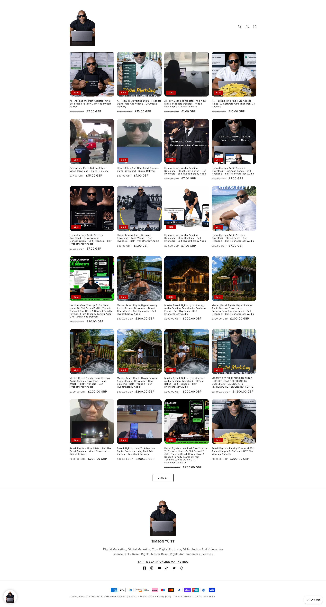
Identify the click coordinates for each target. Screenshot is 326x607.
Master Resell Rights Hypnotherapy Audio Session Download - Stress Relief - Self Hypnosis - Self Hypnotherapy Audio (184, 382)
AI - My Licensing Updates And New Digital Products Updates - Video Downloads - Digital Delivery (185, 103)
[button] (239, 26)
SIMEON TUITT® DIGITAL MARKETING (97, 596)
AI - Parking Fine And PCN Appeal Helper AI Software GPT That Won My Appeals (233, 103)
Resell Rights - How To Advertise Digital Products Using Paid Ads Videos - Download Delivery (136, 451)
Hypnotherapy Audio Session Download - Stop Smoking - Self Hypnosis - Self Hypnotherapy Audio (185, 238)
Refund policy (147, 596)
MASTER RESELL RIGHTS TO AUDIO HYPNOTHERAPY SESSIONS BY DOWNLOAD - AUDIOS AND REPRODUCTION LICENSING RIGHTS (232, 382)
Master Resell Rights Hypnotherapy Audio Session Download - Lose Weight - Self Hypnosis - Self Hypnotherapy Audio (90, 382)
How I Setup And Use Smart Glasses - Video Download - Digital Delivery (139, 169)
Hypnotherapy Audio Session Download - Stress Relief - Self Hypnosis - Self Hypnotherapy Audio (233, 238)
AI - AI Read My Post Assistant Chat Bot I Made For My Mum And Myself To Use (90, 103)
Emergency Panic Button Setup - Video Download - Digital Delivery (89, 169)
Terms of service (183, 596)
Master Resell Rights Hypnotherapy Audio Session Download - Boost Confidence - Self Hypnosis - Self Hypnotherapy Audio (137, 309)
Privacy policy (164, 596)
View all (163, 478)
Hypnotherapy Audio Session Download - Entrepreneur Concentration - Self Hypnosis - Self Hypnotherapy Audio (91, 239)
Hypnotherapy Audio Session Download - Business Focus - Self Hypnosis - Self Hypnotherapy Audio (233, 171)
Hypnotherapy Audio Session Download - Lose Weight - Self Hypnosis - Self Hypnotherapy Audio (138, 238)
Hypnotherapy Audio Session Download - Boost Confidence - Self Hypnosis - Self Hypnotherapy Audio (185, 171)
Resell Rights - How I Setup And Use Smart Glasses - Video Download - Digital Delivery (91, 451)
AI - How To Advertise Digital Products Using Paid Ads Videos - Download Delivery (139, 103)
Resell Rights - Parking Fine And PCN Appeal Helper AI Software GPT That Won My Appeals (233, 451)
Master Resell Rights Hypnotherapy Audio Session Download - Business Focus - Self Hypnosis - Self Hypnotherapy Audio (185, 309)
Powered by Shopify (126, 596)
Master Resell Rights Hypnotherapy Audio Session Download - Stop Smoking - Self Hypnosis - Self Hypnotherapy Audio (137, 382)
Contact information (205, 596)
